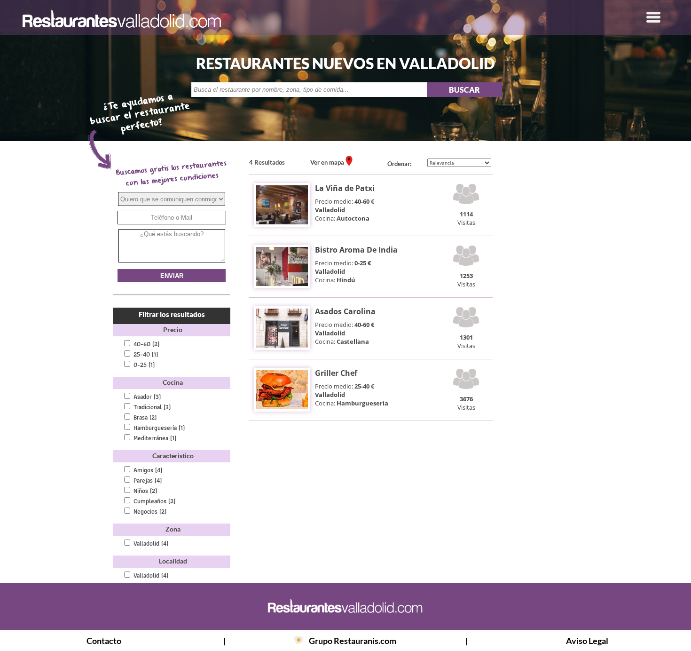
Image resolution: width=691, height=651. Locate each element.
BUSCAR (464, 89)
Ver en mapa (328, 162)
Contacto (103, 640)
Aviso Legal (587, 640)
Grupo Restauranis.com (352, 640)
